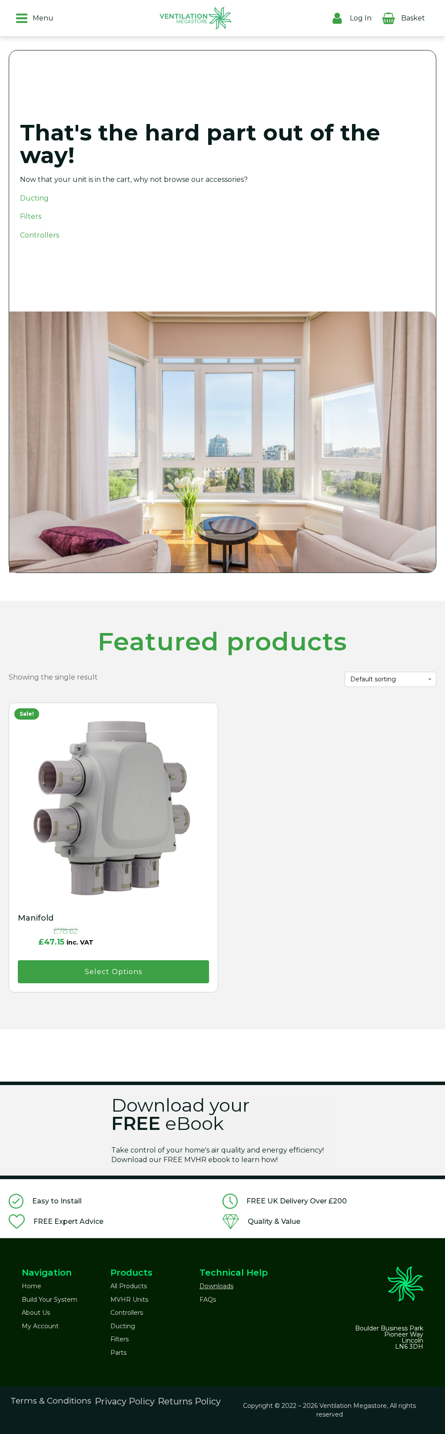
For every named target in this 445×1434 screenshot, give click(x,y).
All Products (128, 1286)
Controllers (39, 235)
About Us (36, 1313)
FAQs (207, 1299)
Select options (113, 972)
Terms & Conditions (50, 1401)
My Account (40, 1326)
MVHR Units (129, 1299)
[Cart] (433, 16)
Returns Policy (189, 1401)
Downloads (216, 1286)
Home (31, 1286)
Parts (118, 1353)
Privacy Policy (125, 1401)
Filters (30, 216)
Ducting (34, 198)
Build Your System (49, 1299)
